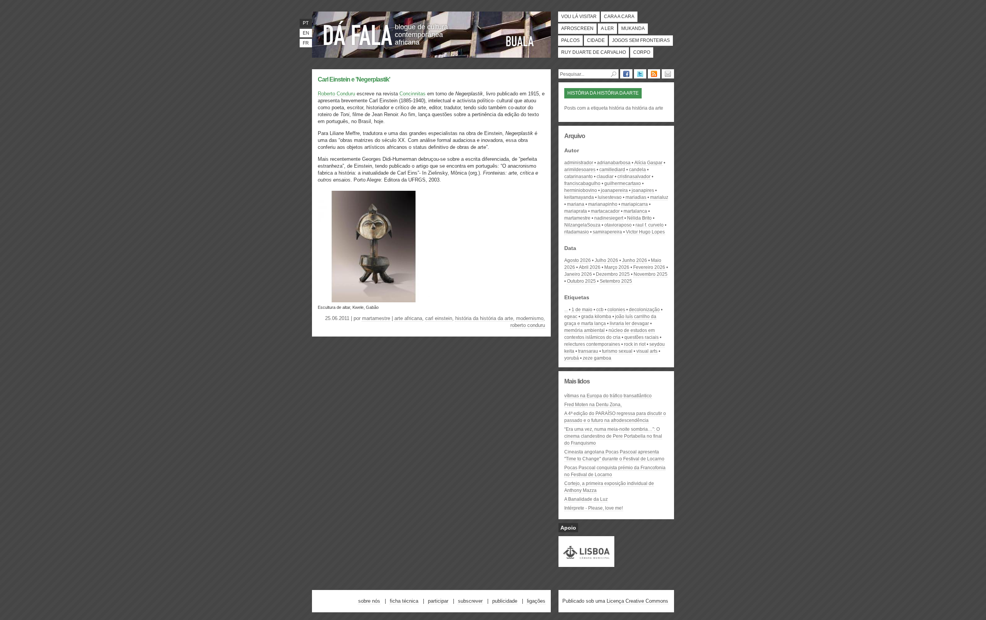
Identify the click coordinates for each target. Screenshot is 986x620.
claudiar (605, 176)
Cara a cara (619, 16)
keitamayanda (579, 197)
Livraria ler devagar (629, 323)
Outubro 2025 (581, 281)
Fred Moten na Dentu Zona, (593, 404)
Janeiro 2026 (578, 274)
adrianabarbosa (614, 162)
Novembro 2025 (650, 274)
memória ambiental (584, 330)
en (306, 33)
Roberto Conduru (336, 94)
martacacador (605, 211)
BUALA (520, 41)
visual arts (646, 351)
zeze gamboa (597, 358)
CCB (600, 309)
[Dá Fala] (358, 32)
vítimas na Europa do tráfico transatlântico (608, 395)
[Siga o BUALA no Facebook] (626, 73)
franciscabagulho (582, 183)
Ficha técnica (404, 601)
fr (306, 43)
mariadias (635, 197)
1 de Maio (582, 309)
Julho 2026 (606, 260)
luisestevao (610, 197)
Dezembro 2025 (613, 274)
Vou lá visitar (579, 16)
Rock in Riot (635, 344)
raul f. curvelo (650, 225)
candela (637, 169)
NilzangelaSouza (582, 225)
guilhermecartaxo (622, 183)
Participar (438, 601)
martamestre (376, 318)
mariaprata (575, 211)
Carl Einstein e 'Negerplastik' (354, 79)
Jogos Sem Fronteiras (641, 40)
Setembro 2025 (616, 281)
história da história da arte (484, 318)
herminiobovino (580, 190)
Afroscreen (577, 28)
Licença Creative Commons (637, 601)
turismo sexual (617, 351)
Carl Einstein (438, 318)
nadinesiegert (608, 218)
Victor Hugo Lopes (645, 232)
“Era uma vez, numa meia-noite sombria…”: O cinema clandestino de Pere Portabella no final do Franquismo (613, 436)
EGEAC (570, 316)
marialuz (659, 197)
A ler (607, 28)
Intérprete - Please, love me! (593, 508)
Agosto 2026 (577, 260)
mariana (575, 204)
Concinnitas (412, 94)
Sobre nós (369, 601)
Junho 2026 (634, 260)
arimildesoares (579, 169)
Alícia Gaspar (648, 162)
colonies (616, 309)
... (566, 309)
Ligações (536, 601)
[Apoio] (586, 563)
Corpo (641, 52)
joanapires (643, 190)
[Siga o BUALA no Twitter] (640, 73)
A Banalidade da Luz (586, 499)
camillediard (612, 169)
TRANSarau (588, 351)
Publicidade (504, 601)
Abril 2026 (589, 267)
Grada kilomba (596, 316)
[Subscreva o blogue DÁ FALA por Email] (668, 73)
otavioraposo (618, 225)
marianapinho (602, 204)
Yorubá (571, 358)
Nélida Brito (639, 218)
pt (306, 23)
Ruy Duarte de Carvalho (593, 52)
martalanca (635, 211)
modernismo (529, 318)
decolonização (644, 309)
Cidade (596, 40)
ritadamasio (576, 232)
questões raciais (641, 337)
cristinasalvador (634, 176)
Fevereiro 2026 (649, 267)
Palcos (570, 40)
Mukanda (633, 28)
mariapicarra (634, 204)
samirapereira (607, 232)
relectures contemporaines (592, 344)
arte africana (408, 318)
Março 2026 (616, 267)
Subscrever (470, 601)
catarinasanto (578, 176)
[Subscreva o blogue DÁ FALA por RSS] (654, 73)
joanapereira (614, 190)
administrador (578, 162)
